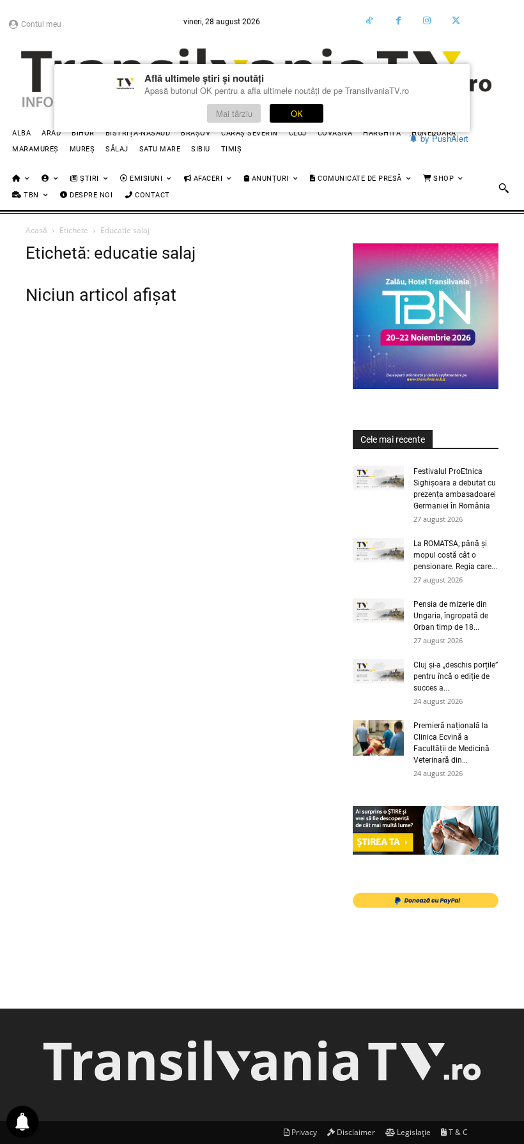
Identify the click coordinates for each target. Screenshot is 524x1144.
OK (297, 113)
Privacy (303, 1132)
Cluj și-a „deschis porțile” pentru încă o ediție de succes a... (455, 676)
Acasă (36, 230)
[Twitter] (456, 21)
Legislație (413, 1132)
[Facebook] (398, 21)
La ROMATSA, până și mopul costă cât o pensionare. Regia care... (455, 555)
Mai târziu (234, 113)
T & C (457, 1132)
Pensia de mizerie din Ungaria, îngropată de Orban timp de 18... (450, 616)
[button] (503, 187)
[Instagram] (427, 21)
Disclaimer (355, 1132)
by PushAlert (444, 138)
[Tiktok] (369, 21)
